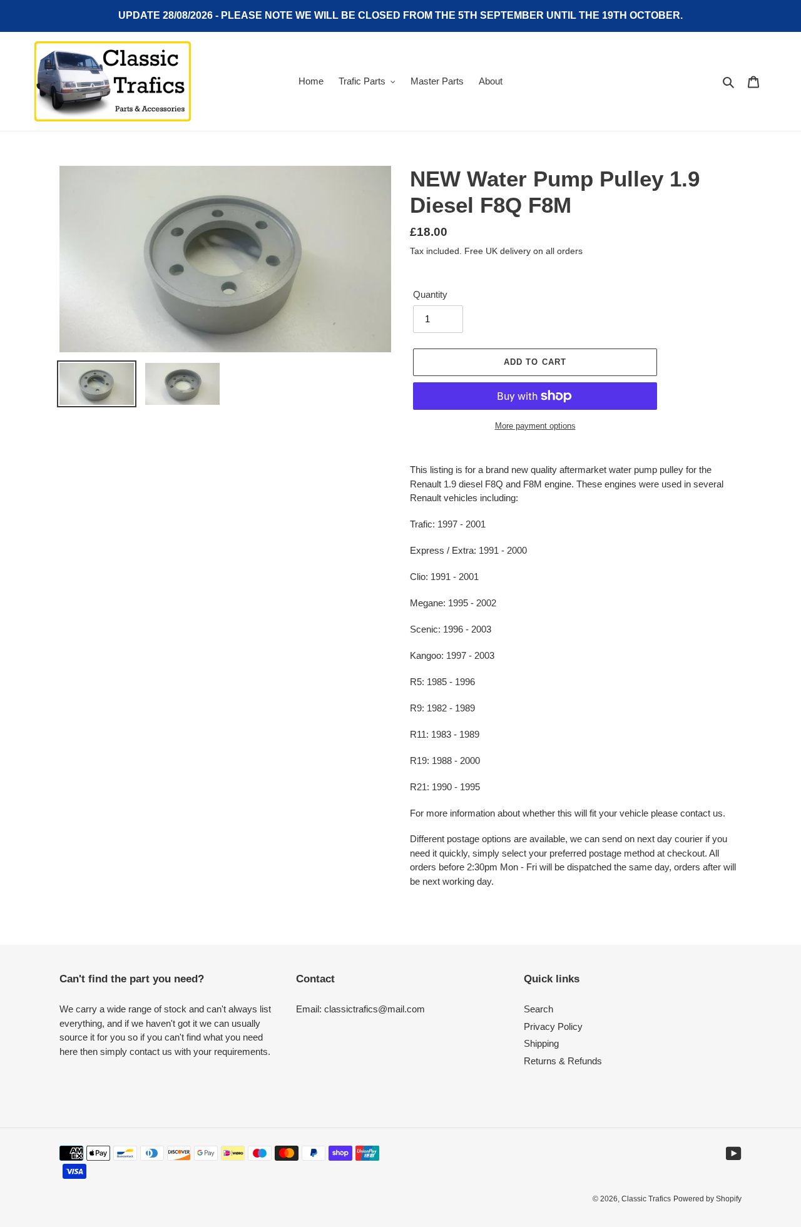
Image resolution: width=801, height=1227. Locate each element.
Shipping (541, 1043)
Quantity (430, 294)
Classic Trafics (646, 1198)
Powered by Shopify (707, 1198)
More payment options (535, 425)
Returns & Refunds (563, 1061)
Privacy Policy (553, 1026)
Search (538, 1009)
